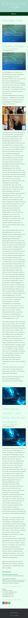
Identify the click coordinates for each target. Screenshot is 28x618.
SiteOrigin (16, 615)
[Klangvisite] (14, 5)
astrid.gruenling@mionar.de (8, 50)
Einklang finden (13, 46)
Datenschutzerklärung (14, 612)
